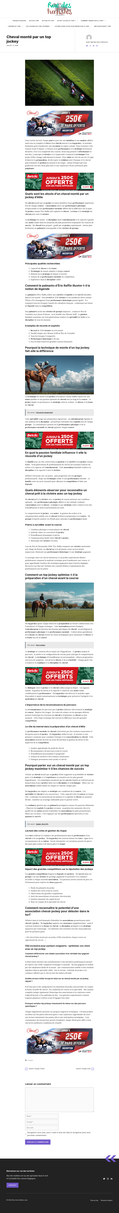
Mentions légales (106, 1200)
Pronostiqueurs (19, 20)
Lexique (30, 1060)
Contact (12, 1185)
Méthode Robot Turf (102, 26)
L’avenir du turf (14, 26)
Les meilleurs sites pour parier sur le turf (72, 26)
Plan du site (94, 1200)
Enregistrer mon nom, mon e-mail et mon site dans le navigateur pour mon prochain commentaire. (58, 1134)
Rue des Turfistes (44, 566)
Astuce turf (34, 20)
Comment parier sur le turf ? (92, 20)
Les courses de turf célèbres (38, 26)
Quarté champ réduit (37, 1069)
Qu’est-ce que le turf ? (66, 20)
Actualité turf (48, 20)
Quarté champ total (83, 1069)
